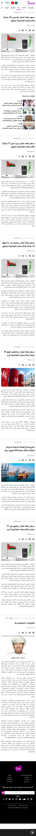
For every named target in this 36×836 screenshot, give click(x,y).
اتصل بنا (9, 781)
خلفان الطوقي (17, 618)
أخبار (9, 775)
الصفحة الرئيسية (30, 12)
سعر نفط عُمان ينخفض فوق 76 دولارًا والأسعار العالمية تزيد (17, 347)
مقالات (26, 777)
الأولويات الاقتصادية (8, 618)
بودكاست (10, 779)
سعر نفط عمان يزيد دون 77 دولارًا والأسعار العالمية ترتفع (17, 138)
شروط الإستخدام (12, 805)
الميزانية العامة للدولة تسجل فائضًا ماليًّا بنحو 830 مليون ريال (17, 442)
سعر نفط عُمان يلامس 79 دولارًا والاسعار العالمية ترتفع (17, 12)
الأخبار (24, 8)
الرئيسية (30, 8)
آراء (19, 8)
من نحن (26, 781)
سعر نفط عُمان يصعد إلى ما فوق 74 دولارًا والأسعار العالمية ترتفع (17, 238)
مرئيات (7, 8)
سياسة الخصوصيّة (23, 805)
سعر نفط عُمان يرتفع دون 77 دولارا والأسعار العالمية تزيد (17, 521)
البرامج (13, 8)
